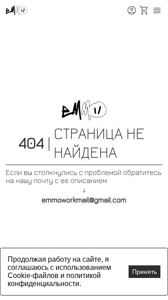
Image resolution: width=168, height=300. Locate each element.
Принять (144, 271)
